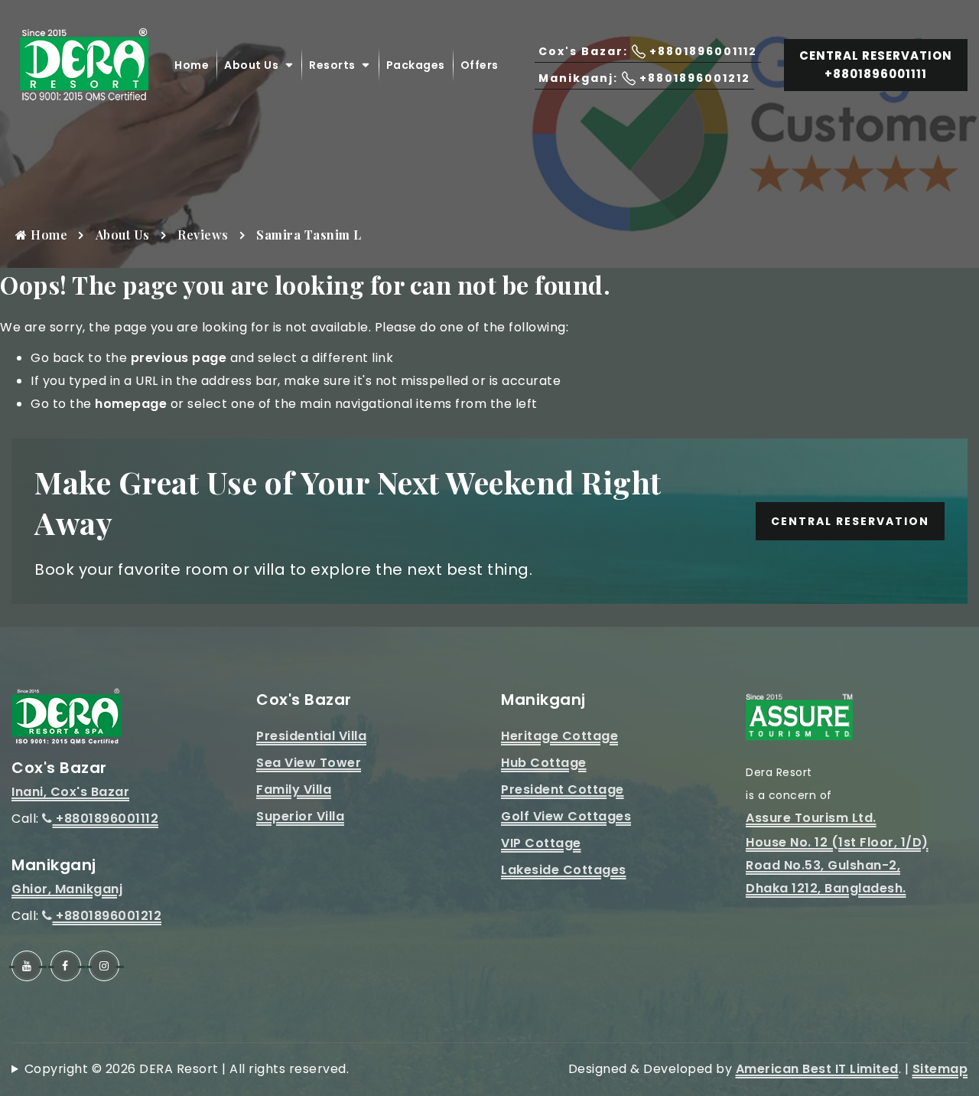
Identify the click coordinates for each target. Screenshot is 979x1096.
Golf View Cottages (566, 816)
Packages (415, 65)
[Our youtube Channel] (26, 966)
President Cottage (562, 789)
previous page (179, 358)
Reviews (203, 235)
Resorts (332, 65)
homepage (131, 404)
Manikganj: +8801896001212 (644, 78)
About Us (251, 65)
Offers (479, 65)
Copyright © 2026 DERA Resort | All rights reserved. (186, 1069)
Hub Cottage (544, 762)
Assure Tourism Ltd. (811, 818)
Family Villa (293, 789)
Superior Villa (300, 816)
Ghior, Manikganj (66, 889)
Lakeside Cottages (563, 870)
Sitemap (940, 1069)
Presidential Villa (311, 736)
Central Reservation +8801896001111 (875, 64)
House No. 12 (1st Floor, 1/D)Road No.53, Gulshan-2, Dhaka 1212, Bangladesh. (837, 865)
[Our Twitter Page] (104, 966)
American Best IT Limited (817, 1069)
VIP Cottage (541, 843)
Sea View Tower (308, 762)
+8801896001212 (107, 916)
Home (191, 65)
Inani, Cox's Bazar (70, 792)
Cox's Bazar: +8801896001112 (647, 51)
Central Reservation (850, 521)
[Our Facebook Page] (65, 966)
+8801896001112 (105, 818)
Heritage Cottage (559, 736)
